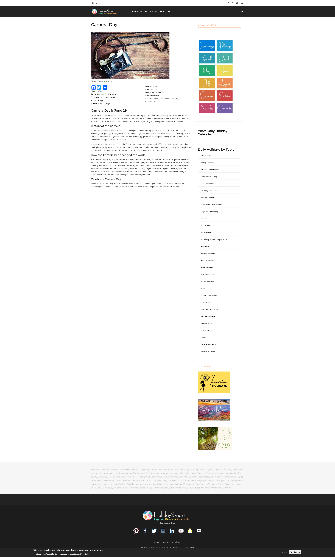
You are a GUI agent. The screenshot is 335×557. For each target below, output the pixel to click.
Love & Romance (207, 274)
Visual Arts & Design (208, 344)
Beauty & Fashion (207, 162)
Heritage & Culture (208, 260)
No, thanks (295, 552)
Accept (284, 552)
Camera (100, 94)
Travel (203, 337)
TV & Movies (205, 330)
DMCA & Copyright (172, 547)
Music (203, 288)
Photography (110, 94)
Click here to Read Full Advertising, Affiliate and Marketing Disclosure (200, 487)
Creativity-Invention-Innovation (104, 97)
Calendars (150, 11)
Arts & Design (97, 100)
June (155, 86)
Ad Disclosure (189, 547)
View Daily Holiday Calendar (212, 132)
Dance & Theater (207, 197)
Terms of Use (146, 547)
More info (84, 554)
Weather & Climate (208, 351)
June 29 (161, 92)
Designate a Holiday (171, 542)
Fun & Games (206, 232)
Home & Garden (207, 267)
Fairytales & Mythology (210, 211)
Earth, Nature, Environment (211, 204)
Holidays (136, 11)
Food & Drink (206, 225)
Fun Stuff (165, 11)
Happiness (205, 246)
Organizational (206, 302)
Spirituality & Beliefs (208, 316)
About (156, 542)
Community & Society (209, 176)
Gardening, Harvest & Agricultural (214, 239)
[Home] (108, 11)
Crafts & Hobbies (207, 183)
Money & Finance (207, 281)
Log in (94, 3)
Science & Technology (100, 103)
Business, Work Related (210, 169)
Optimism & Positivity (209, 295)
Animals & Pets (206, 155)
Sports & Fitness (207, 323)
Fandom (204, 218)
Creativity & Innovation (210, 190)
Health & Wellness (208, 253)
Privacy (158, 547)
